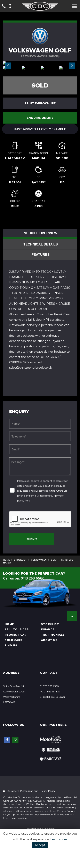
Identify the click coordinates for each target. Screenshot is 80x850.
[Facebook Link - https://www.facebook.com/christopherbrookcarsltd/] (7, 740)
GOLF (54, 560)
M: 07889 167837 (50, 691)
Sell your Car (17, 629)
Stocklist (20, 560)
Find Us (11, 645)
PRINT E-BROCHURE (40, 103)
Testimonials (53, 634)
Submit (31, 539)
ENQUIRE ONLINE (40, 118)
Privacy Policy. (47, 790)
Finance (47, 629)
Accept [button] (40, 845)
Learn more (58, 839)
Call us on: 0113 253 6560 (24, 578)
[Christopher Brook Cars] (40, 6)
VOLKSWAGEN (39, 560)
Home (6, 560)
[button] (72, 616)
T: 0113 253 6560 (49, 686)
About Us (49, 640)
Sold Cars (13, 640)
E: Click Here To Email (52, 696)
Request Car (15, 634)
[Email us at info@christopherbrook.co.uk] (15, 740)
